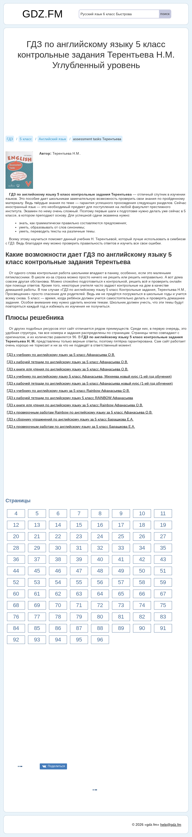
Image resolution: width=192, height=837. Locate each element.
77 (37, 617)
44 (16, 571)
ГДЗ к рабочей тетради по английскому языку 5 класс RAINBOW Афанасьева (70, 398)
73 (121, 605)
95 (79, 639)
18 (142, 525)
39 (79, 559)
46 (58, 571)
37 (37, 559)
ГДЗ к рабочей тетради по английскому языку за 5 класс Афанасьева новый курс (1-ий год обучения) (90, 383)
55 (79, 582)
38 (58, 559)
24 (100, 536)
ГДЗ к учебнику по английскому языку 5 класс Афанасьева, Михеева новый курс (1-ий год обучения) (89, 376)
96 (100, 639)
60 (16, 594)
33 (121, 548)
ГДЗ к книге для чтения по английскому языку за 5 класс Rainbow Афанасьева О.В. (75, 405)
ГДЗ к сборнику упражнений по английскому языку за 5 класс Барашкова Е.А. (70, 419)
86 (58, 628)
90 (142, 628)
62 (58, 594)
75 (163, 605)
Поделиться (56, 766)
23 (79, 536)
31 (79, 548)
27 (163, 536)
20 (16, 536)
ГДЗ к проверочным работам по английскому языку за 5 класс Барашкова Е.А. (71, 426)
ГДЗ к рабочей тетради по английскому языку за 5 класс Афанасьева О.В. (67, 362)
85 (37, 628)
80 (100, 617)
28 (16, 548)
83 (163, 617)
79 (79, 617)
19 (163, 525)
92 (16, 639)
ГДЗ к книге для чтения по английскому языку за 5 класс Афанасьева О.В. (67, 369)
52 (16, 582)
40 (100, 559)
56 (100, 582)
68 (16, 605)
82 (142, 617)
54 (58, 582)
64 (100, 594)
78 (58, 617)
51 (163, 571)
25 (121, 536)
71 (79, 605)
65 (121, 594)
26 (142, 536)
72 (100, 605)
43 (163, 559)
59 (163, 582)
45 (37, 571)
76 (16, 617)
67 (163, 594)
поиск (165, 14)
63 (79, 594)
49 (121, 571)
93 (37, 639)
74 (142, 605)
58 (142, 582)
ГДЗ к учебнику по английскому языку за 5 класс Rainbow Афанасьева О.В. (68, 391)
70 (58, 605)
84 (16, 628)
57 (121, 582)
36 (16, 559)
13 (37, 525)
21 (37, 536)
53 (37, 582)
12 (16, 525)
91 (163, 628)
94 (58, 639)
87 (79, 628)
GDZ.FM (42, 14)
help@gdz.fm (170, 825)
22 (58, 536)
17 (121, 525)
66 (142, 594)
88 (100, 628)
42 (142, 559)
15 (79, 525)
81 (121, 617)
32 (100, 548)
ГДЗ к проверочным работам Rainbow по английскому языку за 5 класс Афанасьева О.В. (79, 412)
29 (37, 548)
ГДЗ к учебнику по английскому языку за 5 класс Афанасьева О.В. (61, 355)
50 (142, 571)
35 (163, 548)
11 (163, 513)
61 (37, 594)
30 (58, 548)
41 (121, 559)
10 (142, 513)
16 (100, 525)
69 (37, 605)
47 (79, 571)
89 (121, 628)
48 (100, 571)
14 (58, 525)
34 (142, 548)
